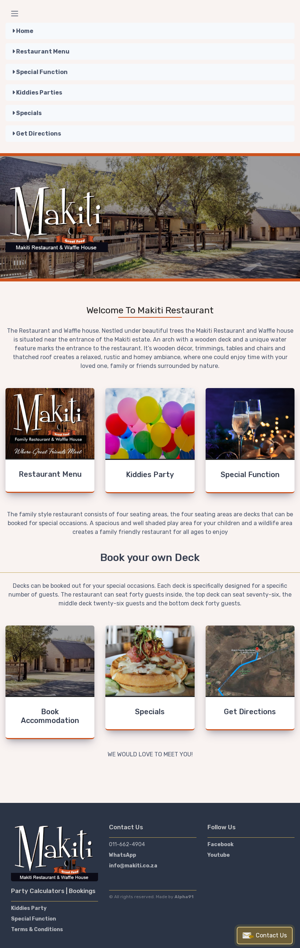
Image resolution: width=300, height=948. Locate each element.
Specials (28, 113)
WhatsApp (122, 855)
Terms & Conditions (37, 929)
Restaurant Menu (42, 51)
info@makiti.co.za (133, 866)
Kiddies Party (28, 908)
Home (24, 30)
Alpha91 (184, 896)
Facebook (220, 844)
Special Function (41, 72)
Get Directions (38, 133)
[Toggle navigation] (14, 13)
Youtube (218, 855)
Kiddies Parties (38, 92)
